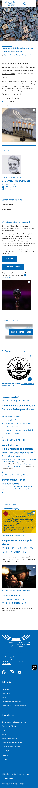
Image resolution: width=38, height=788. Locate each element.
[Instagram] (12, 672)
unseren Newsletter (8, 74)
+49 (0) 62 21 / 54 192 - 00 (14, 661)
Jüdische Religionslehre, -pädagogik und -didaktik (18, 465)
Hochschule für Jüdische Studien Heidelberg (17, 48)
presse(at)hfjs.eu (11, 186)
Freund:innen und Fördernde (11, 702)
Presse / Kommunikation (12, 55)
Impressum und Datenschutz (13, 784)
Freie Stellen (6, 751)
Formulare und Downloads (11, 747)
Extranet (5, 759)
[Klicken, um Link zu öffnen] (19, 367)
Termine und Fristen (9, 726)
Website (8, 189)
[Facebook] (4, 672)
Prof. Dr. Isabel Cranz (9, 462)
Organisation (17, 51)
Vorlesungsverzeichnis (9, 738)
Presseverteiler (17, 70)
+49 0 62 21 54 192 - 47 (13, 184)
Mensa (4, 734)
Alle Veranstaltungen (10, 508)
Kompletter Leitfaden (13, 267)
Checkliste (9, 259)
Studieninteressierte (9, 689)
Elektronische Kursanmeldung (12, 743)
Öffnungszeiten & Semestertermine (14, 706)
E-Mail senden (6, 664)
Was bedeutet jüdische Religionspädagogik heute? (19, 459)
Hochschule (8, 51)
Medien (4, 697)
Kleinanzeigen (6, 755)
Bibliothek (5, 730)
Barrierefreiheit (7, 778)
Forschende (6, 693)
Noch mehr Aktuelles (10, 397)
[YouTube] (19, 672)
